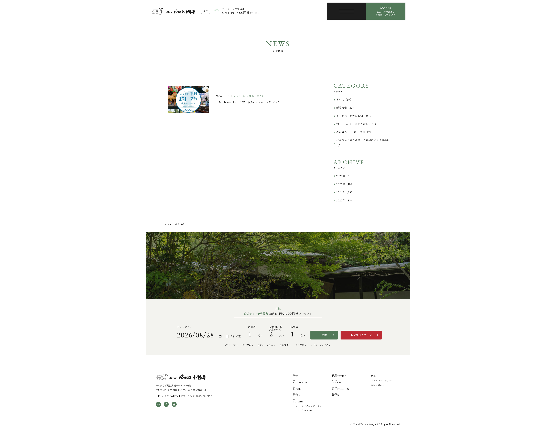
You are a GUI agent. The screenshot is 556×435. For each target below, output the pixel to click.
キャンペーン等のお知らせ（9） (355, 116)
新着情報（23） (345, 107)
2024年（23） (345, 192)
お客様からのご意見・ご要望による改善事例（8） (363, 142)
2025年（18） (344, 184)
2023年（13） (344, 200)
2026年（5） (344, 176)
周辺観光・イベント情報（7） (354, 132)
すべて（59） (344, 99)
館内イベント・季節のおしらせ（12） (359, 124)
